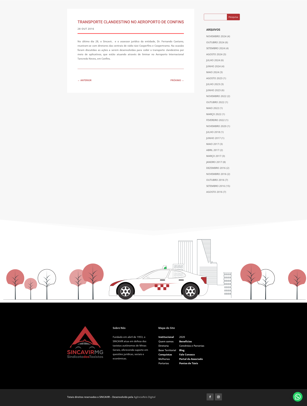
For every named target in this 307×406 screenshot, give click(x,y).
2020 (182, 336)
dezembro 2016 (216, 167)
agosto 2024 (214, 54)
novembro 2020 (216, 126)
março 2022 (213, 114)
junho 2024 (213, 66)
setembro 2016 (215, 186)
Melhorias (164, 359)
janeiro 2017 (214, 162)
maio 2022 (212, 108)
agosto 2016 (214, 191)
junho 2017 (213, 138)
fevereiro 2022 (215, 120)
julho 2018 (213, 132)
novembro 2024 (216, 36)
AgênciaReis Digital (144, 396)
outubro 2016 (215, 179)
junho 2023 (213, 90)
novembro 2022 (216, 96)
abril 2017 (212, 150)
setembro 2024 (215, 48)
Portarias (163, 363)
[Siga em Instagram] (218, 396)
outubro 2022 (215, 102)
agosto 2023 (214, 78)
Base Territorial (167, 350)
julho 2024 (213, 60)
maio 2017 (212, 144)
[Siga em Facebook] (210, 396)
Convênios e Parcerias (191, 345)
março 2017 (213, 156)
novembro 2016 (216, 174)
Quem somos (165, 341)
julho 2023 (213, 84)
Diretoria (163, 345)
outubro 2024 (215, 42)
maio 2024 (212, 72)
